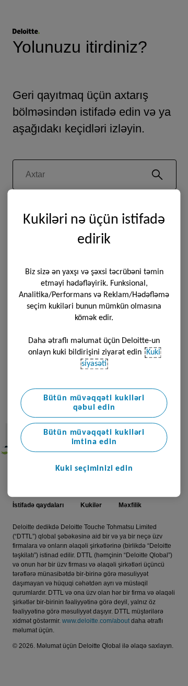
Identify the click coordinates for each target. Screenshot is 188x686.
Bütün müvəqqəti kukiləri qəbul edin (94, 403)
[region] (93, 343)
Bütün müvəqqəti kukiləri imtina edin (94, 437)
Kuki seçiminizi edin (94, 468)
